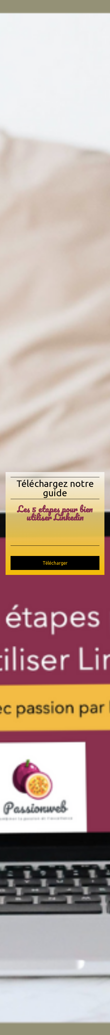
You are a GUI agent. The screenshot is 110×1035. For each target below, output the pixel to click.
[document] (55, 517)
